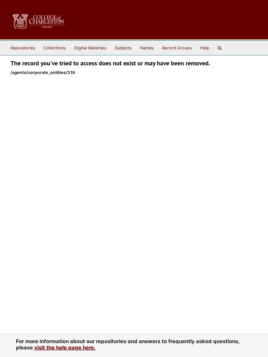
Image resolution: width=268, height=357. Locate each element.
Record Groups (177, 47)
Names (147, 47)
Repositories (22, 47)
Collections (54, 47)
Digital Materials (90, 47)
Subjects (123, 47)
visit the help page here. (65, 347)
